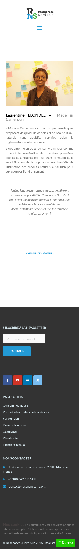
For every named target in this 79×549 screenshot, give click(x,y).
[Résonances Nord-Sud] (39, 14)
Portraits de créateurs (39, 253)
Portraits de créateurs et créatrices (26, 412)
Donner (67, 542)
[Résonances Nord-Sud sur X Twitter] (37, 380)
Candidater (10, 431)
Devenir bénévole (14, 425)
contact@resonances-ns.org (27, 486)
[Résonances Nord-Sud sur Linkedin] (27, 380)
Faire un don (11, 418)
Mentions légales (14, 444)
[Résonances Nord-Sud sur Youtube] (17, 380)
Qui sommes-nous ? (15, 405)
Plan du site (10, 438)
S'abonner (17, 351)
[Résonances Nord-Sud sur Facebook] (7, 380)
